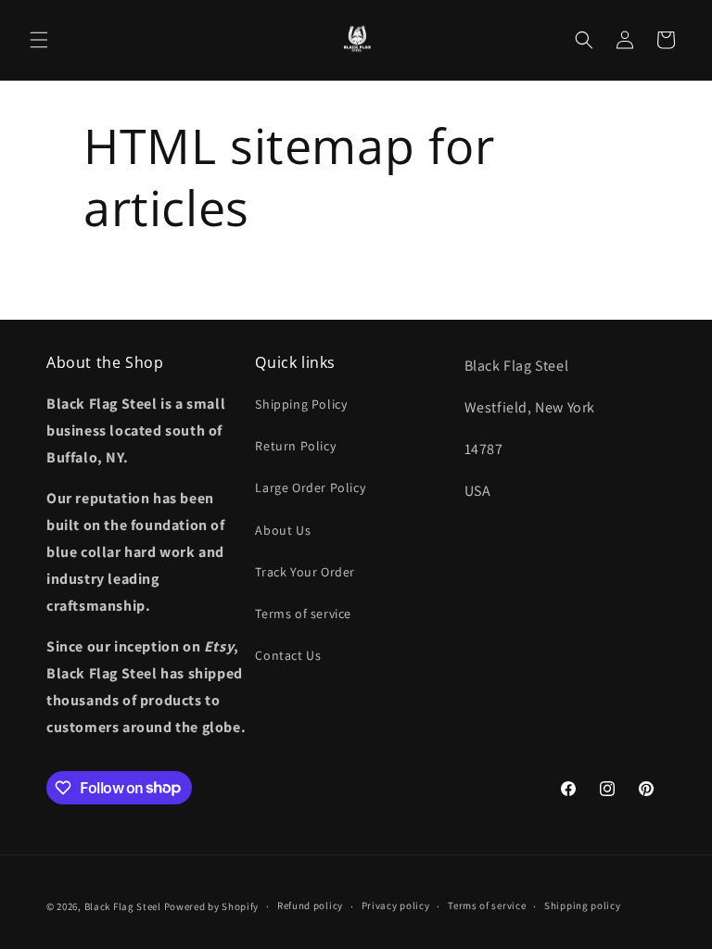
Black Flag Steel (122, 906)
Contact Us (288, 655)
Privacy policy (396, 905)
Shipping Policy (301, 404)
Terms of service (303, 613)
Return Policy (295, 445)
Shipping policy (582, 905)
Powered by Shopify (212, 906)
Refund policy (310, 905)
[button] (39, 39)
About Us (283, 530)
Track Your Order (305, 571)
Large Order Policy (310, 487)
